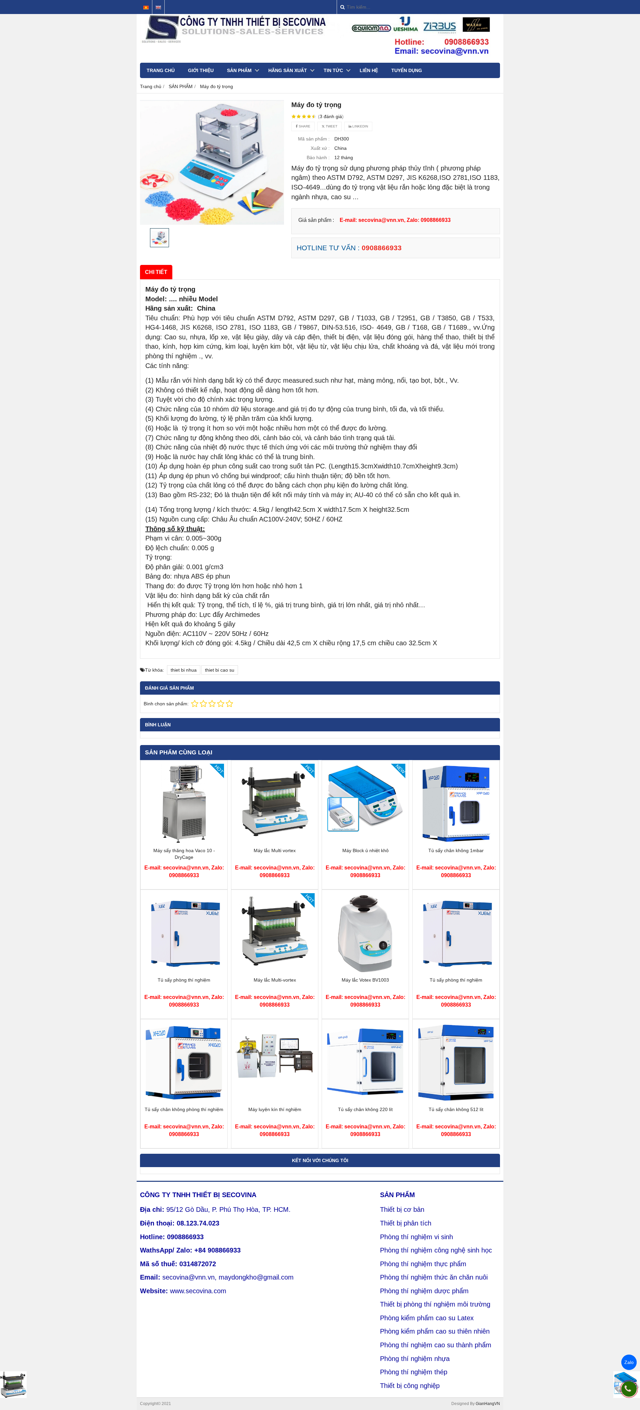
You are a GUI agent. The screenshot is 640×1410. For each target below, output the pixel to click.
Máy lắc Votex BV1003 (365, 980)
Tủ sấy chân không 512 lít (456, 1109)
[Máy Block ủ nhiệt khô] (365, 842)
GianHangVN (488, 1403)
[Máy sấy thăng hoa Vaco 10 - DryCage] (184, 842)
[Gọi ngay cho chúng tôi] (629, 1389)
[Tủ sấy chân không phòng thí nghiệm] (184, 1101)
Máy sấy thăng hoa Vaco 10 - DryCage (184, 854)
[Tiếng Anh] (158, 7)
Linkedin (359, 126)
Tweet (331, 126)
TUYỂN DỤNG (406, 70)
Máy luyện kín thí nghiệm (274, 1109)
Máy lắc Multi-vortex (275, 980)
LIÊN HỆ (369, 70)
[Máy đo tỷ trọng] (212, 162)
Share (304, 126)
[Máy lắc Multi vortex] (275, 842)
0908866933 (382, 248)
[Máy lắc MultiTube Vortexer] (13, 1384)
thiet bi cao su (219, 670)
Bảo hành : (318, 157)
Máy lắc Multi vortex (275, 850)
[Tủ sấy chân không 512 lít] (456, 1101)
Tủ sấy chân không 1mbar (456, 850)
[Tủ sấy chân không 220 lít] (365, 1101)
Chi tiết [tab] (156, 272)
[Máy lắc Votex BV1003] (365, 971)
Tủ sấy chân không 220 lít (365, 1109)
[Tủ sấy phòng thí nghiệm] (184, 971)
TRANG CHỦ (161, 70)
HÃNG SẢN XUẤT (287, 70)
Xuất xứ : (320, 148)
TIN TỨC (333, 70)
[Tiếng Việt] (146, 7)
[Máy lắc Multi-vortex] (275, 971)
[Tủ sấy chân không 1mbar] (456, 842)
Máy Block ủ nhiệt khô (365, 850)
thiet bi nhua (184, 670)
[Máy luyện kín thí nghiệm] (275, 1101)
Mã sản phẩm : (314, 138)
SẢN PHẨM (239, 70)
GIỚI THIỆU (201, 70)
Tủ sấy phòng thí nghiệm (184, 980)
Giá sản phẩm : (316, 220)
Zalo (629, 1362)
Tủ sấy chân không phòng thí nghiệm (184, 1109)
